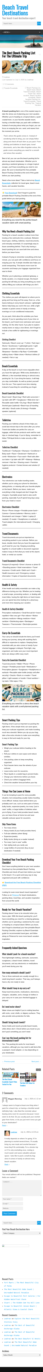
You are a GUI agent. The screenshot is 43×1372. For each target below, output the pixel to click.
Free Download (11, 193)
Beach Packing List (33, 88)
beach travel (31, 90)
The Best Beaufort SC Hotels (27, 1339)
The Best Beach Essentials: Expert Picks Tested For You (9, 1082)
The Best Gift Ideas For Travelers (27, 1084)
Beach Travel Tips (34, 93)
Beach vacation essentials (34, 96)
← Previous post (8, 1061)
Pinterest (15, 895)
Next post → (36, 1061)
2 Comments (9, 84)
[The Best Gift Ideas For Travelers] (29, 1077)
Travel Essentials (30, 101)
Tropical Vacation (38, 104)
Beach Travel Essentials (32, 91)
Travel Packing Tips (33, 102)
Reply (4, 1125)
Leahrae (7, 77)
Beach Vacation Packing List (33, 98)
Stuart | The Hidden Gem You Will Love (21, 1303)
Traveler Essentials (11, 88)
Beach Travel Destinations (15, 10)
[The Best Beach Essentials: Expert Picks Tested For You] (11, 1075)
